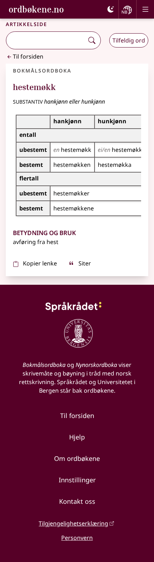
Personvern (77, 538)
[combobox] (45, 40)
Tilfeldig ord (128, 40)
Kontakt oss (77, 501)
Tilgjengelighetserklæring (73, 523)
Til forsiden (28, 56)
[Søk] (91, 40)
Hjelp (77, 437)
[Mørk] (110, 9)
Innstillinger (77, 480)
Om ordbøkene (77, 458)
